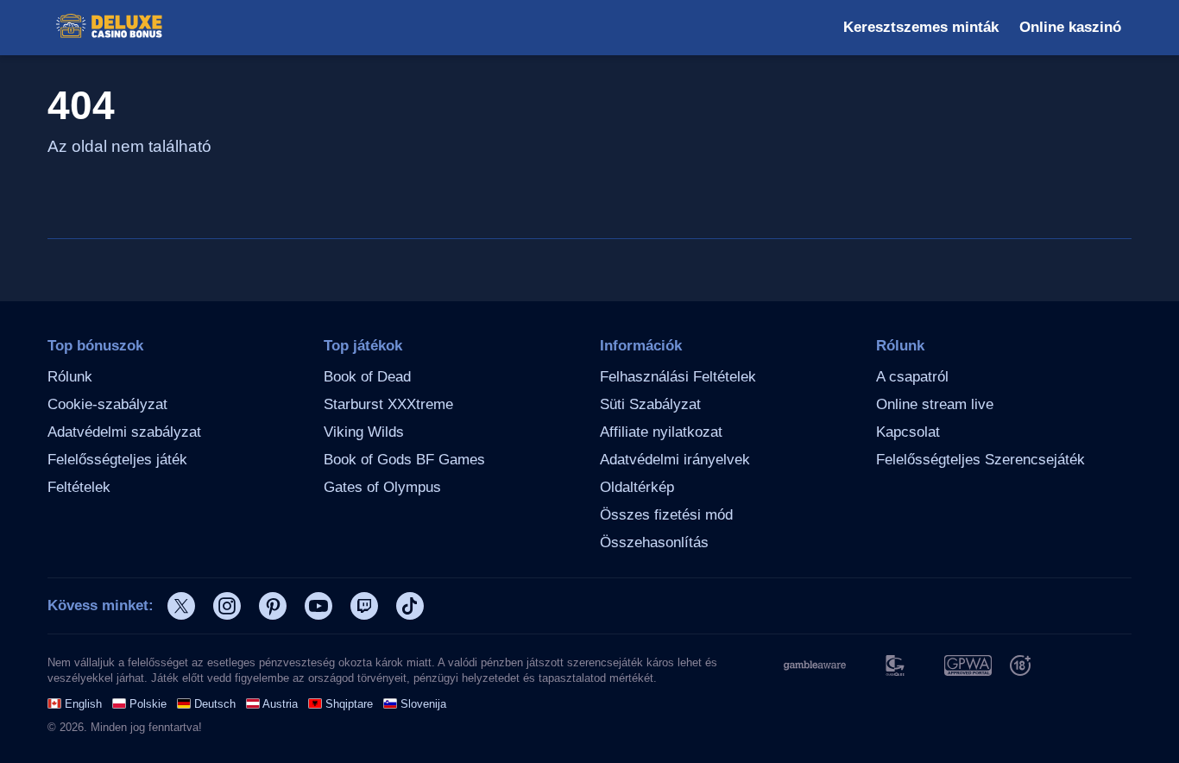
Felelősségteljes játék (117, 459)
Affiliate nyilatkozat (661, 432)
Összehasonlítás (654, 542)
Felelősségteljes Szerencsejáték (980, 459)
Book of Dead (367, 377)
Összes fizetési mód (666, 515)
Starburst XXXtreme (388, 404)
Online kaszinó (1070, 27)
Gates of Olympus (382, 487)
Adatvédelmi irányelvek (675, 459)
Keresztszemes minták (921, 27)
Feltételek (78, 487)
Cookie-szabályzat (107, 404)
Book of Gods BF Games (404, 459)
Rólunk (69, 377)
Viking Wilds (364, 432)
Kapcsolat (908, 432)
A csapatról (912, 377)
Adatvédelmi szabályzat (124, 432)
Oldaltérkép (637, 487)
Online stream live (934, 404)
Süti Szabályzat (650, 404)
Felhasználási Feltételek (678, 377)
